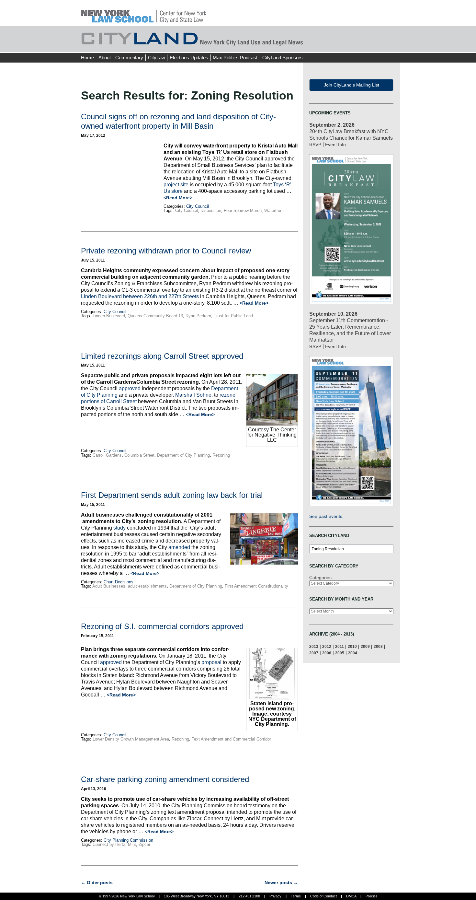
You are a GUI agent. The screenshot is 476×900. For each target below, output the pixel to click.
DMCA (351, 896)
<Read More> (178, 197)
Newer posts (281, 882)
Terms (296, 896)
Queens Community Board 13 (155, 315)
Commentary (129, 57)
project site (176, 184)
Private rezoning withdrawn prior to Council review (166, 250)
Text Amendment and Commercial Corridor (231, 739)
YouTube (395, 45)
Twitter (383, 45)
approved (130, 388)
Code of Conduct (323, 896)
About (104, 57)
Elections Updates (189, 57)
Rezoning (221, 455)
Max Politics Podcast (235, 57)
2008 (378, 646)
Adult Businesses (108, 586)
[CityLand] (143, 13)
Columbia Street (139, 455)
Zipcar (144, 844)
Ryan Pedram (198, 315)
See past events (325, 516)
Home (87, 57)
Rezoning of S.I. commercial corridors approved (162, 626)
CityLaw (156, 57)
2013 (313, 646)
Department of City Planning (183, 455)
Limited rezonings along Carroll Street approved (162, 356)
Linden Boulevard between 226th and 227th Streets (140, 296)
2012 (326, 646)
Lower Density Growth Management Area (131, 739)
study (119, 528)
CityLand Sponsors (282, 57)
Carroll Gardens (107, 455)
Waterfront (274, 210)
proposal (211, 662)
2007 (313, 653)
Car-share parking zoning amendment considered (165, 779)
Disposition (210, 210)
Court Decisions (118, 581)
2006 (326, 653)
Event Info (335, 144)
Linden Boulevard (109, 315)
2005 (339, 653)
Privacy (275, 896)
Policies (372, 896)
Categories (320, 577)
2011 (339, 646)
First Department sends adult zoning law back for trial (172, 495)
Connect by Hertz (109, 844)
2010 (352, 646)
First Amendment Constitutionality (256, 586)
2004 (352, 653)
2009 (365, 646)
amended (179, 547)
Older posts (97, 882)
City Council (197, 206)
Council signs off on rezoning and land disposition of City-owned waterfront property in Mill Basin (178, 121)
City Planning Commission (128, 840)
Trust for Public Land (233, 315)
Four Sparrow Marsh (243, 210)
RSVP (315, 144)
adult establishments (147, 586)
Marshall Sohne (193, 395)
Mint (132, 844)
